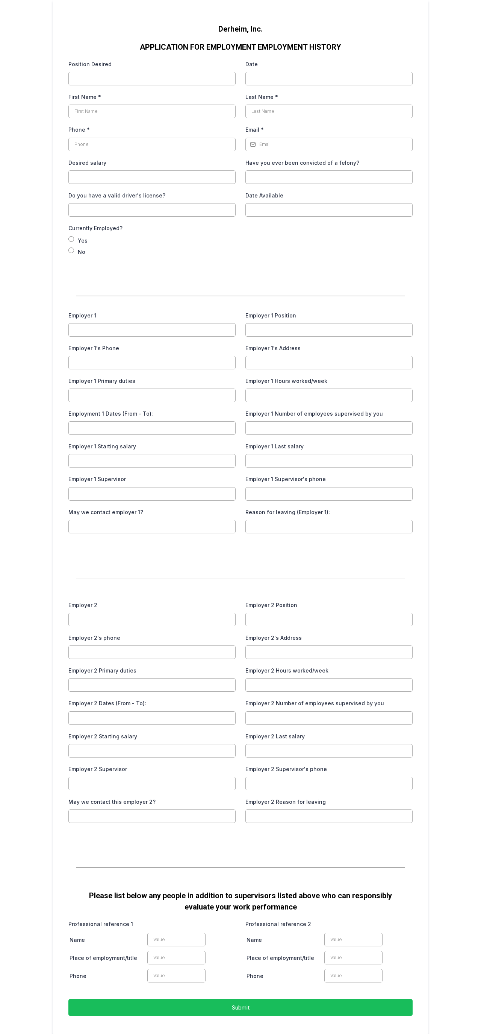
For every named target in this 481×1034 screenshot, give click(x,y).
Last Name (261, 97)
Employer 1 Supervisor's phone (285, 479)
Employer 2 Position (271, 605)
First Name (84, 97)
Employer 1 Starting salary (102, 446)
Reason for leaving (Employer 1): (287, 512)
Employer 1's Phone (93, 348)
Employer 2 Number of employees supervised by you (314, 703)
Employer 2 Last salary (275, 736)
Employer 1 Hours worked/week (286, 381)
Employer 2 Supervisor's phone (286, 769)
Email (254, 129)
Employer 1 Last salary (274, 446)
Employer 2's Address (273, 638)
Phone (79, 129)
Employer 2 (82, 605)
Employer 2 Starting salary (102, 736)
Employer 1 (82, 315)
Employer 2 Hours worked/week (286, 670)
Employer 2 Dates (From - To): (107, 703)
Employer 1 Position (270, 315)
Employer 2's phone (94, 638)
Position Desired (90, 64)
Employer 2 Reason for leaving (285, 802)
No (81, 252)
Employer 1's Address (273, 348)
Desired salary (87, 162)
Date (251, 64)
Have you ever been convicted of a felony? (302, 162)
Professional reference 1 (100, 924)
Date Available (264, 195)
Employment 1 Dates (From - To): (110, 413)
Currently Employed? (95, 228)
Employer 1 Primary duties (101, 381)
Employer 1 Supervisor (97, 479)
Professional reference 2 (278, 924)
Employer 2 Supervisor (97, 769)
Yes (83, 240)
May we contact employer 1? (105, 512)
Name (77, 940)
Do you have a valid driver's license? (116, 195)
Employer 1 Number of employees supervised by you (314, 413)
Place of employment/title (103, 958)
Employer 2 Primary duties (102, 670)
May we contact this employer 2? (112, 802)
